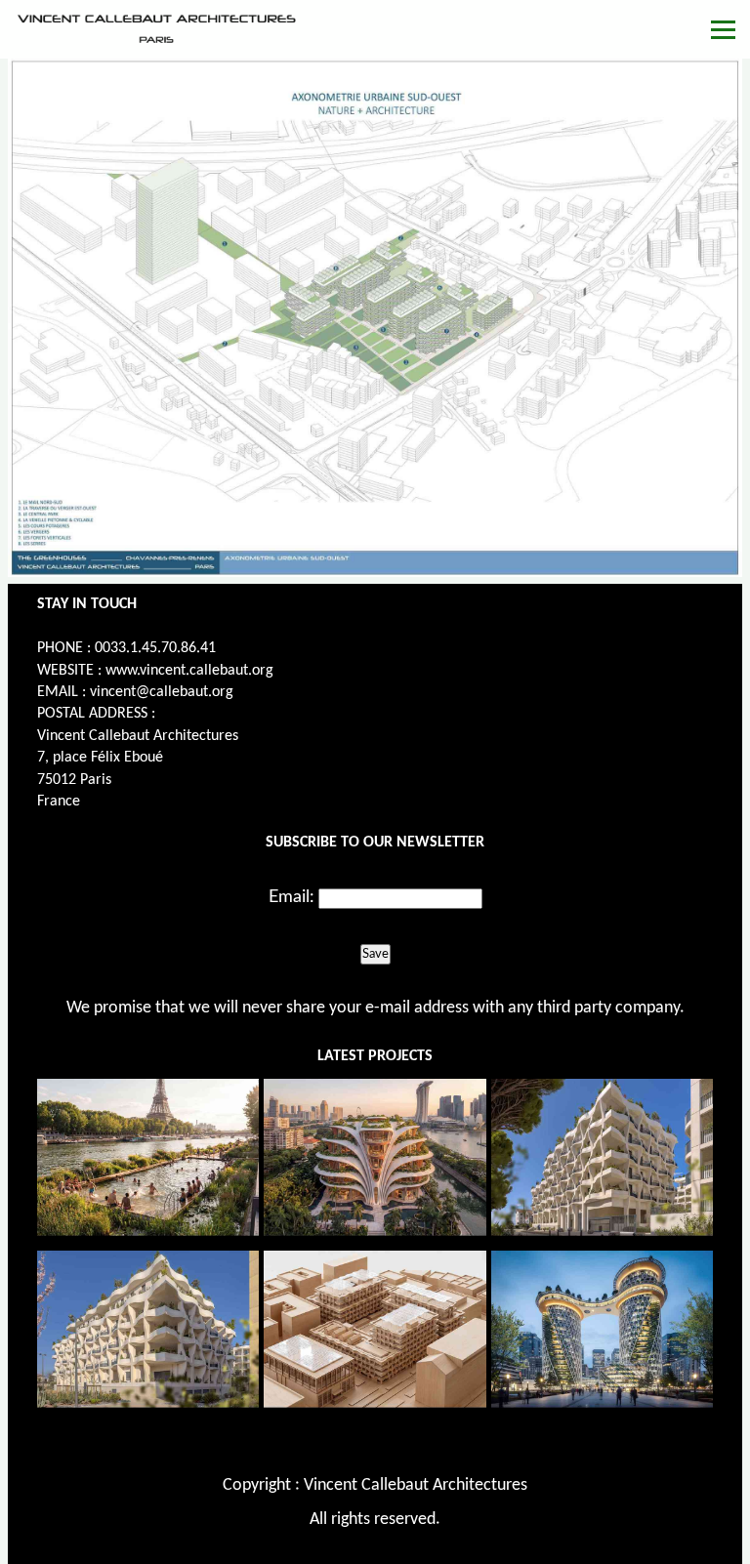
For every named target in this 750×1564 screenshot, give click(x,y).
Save (375, 954)
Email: (291, 897)
